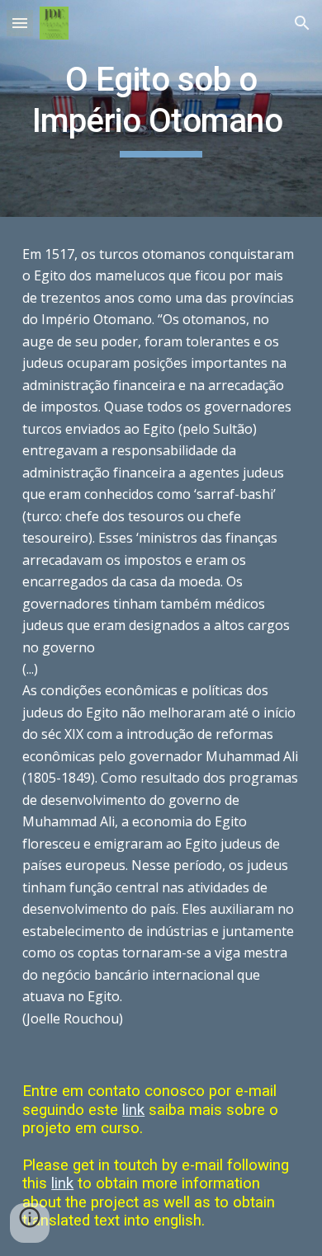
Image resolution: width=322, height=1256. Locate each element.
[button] (20, 22)
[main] (161, 108)
